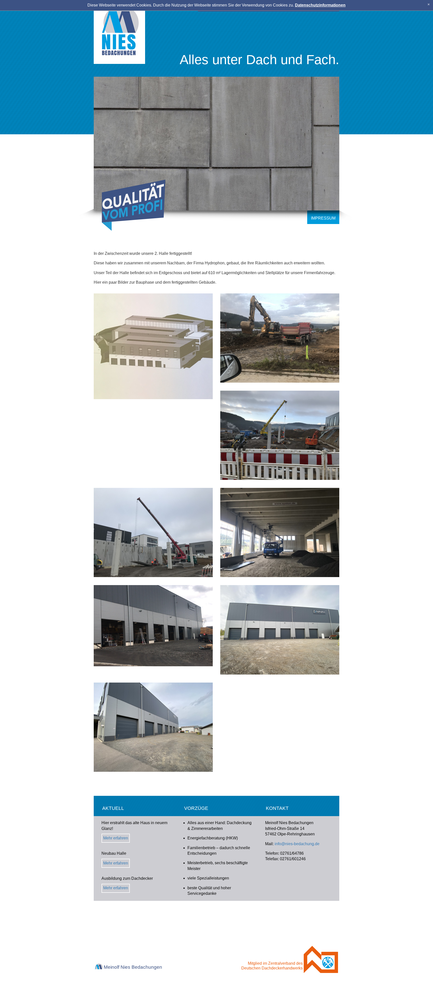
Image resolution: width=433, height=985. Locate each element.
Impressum (323, 218)
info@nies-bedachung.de (297, 844)
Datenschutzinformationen (320, 5)
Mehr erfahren (115, 838)
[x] (428, 4)
